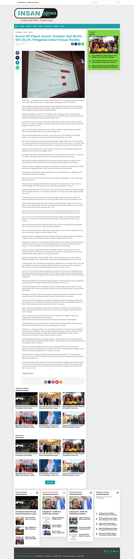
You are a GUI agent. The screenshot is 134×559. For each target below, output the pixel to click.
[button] (118, 2)
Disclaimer (48, 556)
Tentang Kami (39, 556)
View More (50, 482)
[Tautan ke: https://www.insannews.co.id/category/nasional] (91, 493)
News (21, 44)
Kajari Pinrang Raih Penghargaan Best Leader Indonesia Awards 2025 (85, 528)
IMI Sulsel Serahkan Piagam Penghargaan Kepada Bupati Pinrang (107, 534)
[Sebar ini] (72, 43)
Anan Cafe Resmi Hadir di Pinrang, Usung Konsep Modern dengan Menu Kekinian (49, 407)
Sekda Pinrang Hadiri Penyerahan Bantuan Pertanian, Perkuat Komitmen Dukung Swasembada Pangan (73, 426)
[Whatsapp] (82, 43)
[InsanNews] (36, 14)
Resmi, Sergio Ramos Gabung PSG (58, 532)
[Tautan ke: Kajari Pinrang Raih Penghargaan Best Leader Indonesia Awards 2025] (73, 529)
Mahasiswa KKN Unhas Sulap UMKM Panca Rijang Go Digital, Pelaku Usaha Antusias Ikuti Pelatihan (25, 426)
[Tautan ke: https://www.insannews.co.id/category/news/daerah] (37, 493)
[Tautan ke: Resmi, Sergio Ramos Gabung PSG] (46, 533)
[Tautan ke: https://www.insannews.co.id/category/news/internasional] (64, 493)
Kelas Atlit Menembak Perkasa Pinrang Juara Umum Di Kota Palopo (108, 529)
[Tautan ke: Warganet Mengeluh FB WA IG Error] (46, 520)
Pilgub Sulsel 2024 (28, 373)
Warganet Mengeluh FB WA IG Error (58, 518)
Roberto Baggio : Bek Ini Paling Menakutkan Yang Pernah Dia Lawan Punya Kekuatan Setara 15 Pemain (57, 526)
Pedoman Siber (57, 556)
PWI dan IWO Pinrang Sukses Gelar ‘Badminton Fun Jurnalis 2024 (108, 519)
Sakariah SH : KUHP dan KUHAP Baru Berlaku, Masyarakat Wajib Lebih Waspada (51, 513)
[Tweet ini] (75, 43)
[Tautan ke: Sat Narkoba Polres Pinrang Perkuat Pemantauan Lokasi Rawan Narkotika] (26, 502)
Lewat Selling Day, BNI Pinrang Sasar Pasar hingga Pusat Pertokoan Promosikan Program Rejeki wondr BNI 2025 (85, 518)
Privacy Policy (80, 556)
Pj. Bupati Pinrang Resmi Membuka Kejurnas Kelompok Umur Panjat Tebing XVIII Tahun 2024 (108, 514)
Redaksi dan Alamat (68, 556)
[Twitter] (49, 382)
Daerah (17, 44)
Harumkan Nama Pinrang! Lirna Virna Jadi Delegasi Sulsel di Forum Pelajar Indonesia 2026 (50, 426)
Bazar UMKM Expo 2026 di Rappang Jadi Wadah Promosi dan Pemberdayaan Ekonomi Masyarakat (73, 407)
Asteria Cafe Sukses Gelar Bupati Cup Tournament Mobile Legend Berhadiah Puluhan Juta (108, 524)
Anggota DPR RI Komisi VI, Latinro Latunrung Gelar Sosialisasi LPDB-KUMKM (84, 535)
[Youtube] (57, 382)
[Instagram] (53, 382)
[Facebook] (45, 382)
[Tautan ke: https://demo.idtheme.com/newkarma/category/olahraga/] (117, 493)
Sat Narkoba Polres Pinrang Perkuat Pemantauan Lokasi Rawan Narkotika (26, 407)
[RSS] (60, 382)
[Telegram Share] (79, 43)
